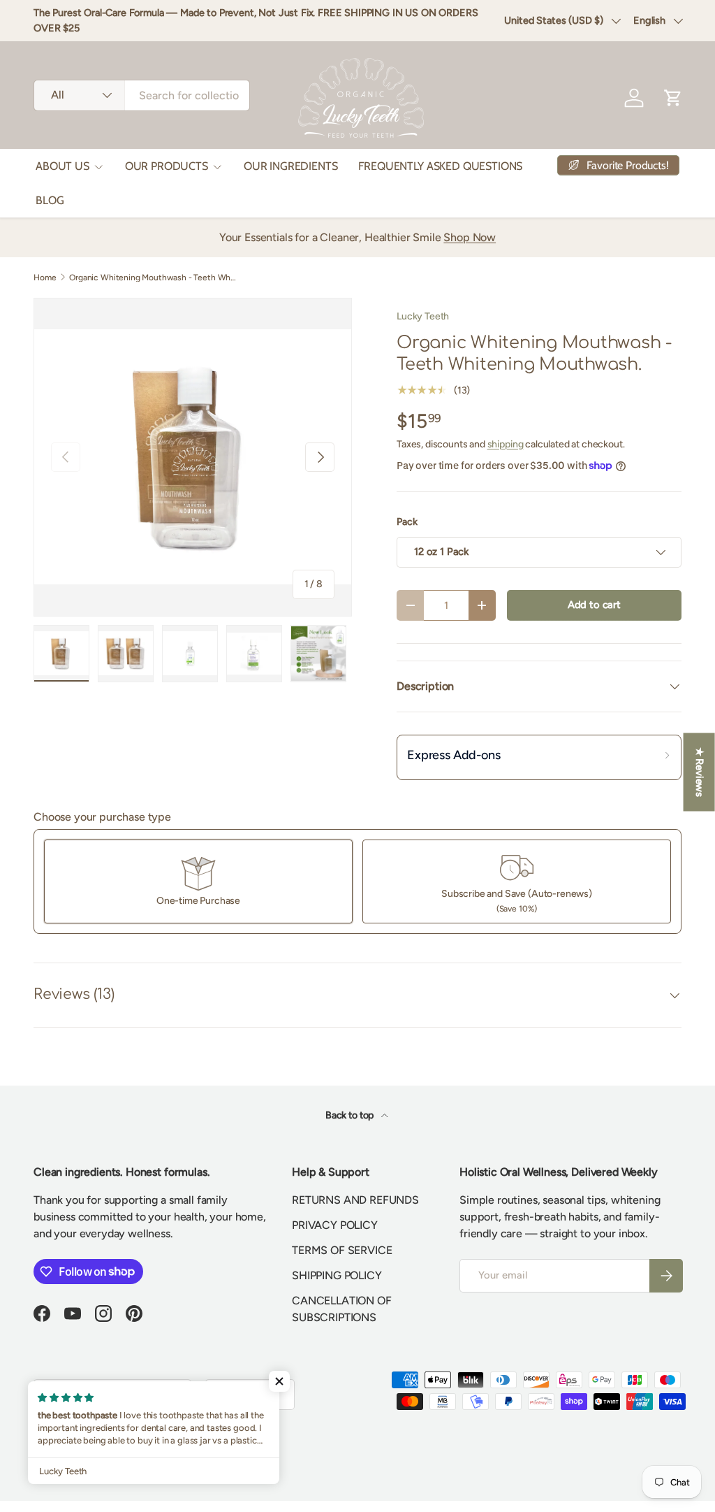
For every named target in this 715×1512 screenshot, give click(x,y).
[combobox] (141, 95)
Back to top (350, 1115)
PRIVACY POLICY (335, 1225)
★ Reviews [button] (699, 772)
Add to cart (594, 604)
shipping (505, 444)
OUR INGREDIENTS (291, 166)
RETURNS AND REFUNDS (355, 1200)
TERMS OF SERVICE (342, 1250)
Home (45, 277)
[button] (279, 1381)
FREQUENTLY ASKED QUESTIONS (440, 166)
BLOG (50, 200)
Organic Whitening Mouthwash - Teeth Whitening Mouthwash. (153, 277)
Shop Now (469, 237)
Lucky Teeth (423, 316)
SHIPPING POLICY (337, 1275)
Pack (407, 522)
